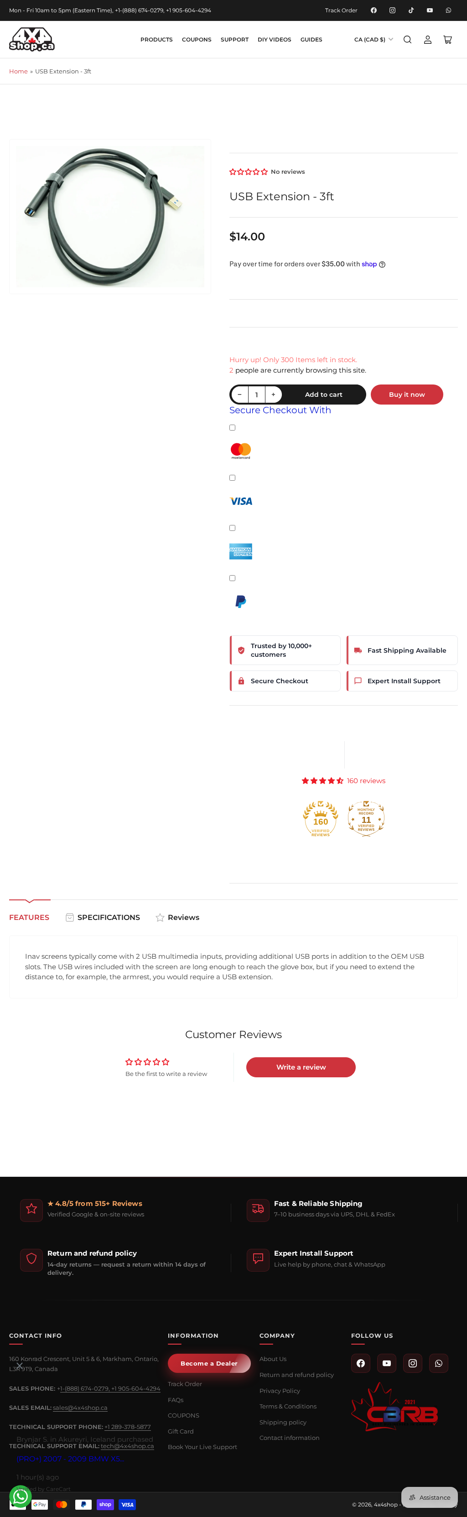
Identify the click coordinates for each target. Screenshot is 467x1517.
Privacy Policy (279, 1390)
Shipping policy (282, 1422)
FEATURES (29, 917)
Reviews (183, 917)
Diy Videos (274, 39)
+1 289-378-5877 (127, 1426)
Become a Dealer (209, 1363)
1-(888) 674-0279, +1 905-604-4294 (110, 1388)
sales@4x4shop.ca (80, 1407)
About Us (272, 1358)
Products (156, 39)
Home (18, 71)
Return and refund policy (296, 1374)
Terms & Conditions (288, 1406)
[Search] (408, 40)
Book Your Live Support (202, 1446)
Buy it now (407, 394)
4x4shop (386, 1504)
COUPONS (197, 39)
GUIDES (311, 39)
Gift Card (181, 1431)
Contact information (289, 1437)
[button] (249, 172)
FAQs (175, 1399)
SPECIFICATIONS (109, 917)
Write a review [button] (301, 1067)
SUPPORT (235, 39)
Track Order (341, 10)
